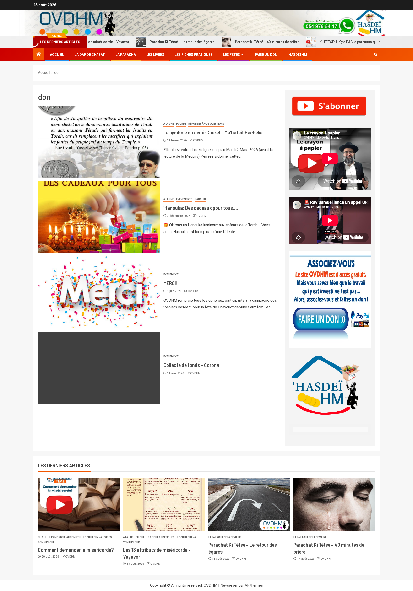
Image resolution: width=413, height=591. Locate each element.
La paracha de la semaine (224, 537)
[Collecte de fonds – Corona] (99, 368)
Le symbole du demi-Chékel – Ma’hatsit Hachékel (213, 132)
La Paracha (125, 54)
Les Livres (155, 54)
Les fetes (231, 54)
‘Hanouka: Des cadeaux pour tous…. (200, 208)
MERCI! (170, 283)
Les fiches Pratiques (193, 54)
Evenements (184, 199)
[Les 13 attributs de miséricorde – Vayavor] (164, 504)
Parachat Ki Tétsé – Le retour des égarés (160, 42)
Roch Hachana (92, 537)
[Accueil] (38, 54)
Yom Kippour (46, 542)
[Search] (376, 54)
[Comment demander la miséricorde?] (79, 504)
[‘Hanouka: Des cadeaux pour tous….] (99, 217)
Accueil (57, 54)
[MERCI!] (99, 292)
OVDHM (198, 140)
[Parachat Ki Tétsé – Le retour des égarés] (249, 504)
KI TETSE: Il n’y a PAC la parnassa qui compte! (334, 42)
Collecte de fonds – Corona (191, 365)
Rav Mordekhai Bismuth (65, 537)
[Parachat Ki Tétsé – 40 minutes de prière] (334, 504)
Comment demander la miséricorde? (76, 549)
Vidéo (108, 537)
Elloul (42, 537)
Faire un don (266, 54)
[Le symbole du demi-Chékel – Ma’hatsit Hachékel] (99, 142)
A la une (168, 124)
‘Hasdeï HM (297, 54)
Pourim (181, 124)
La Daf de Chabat (90, 54)
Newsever (229, 585)
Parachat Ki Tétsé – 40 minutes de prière (245, 42)
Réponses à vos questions (206, 124)
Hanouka (200, 199)
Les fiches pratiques (160, 537)
